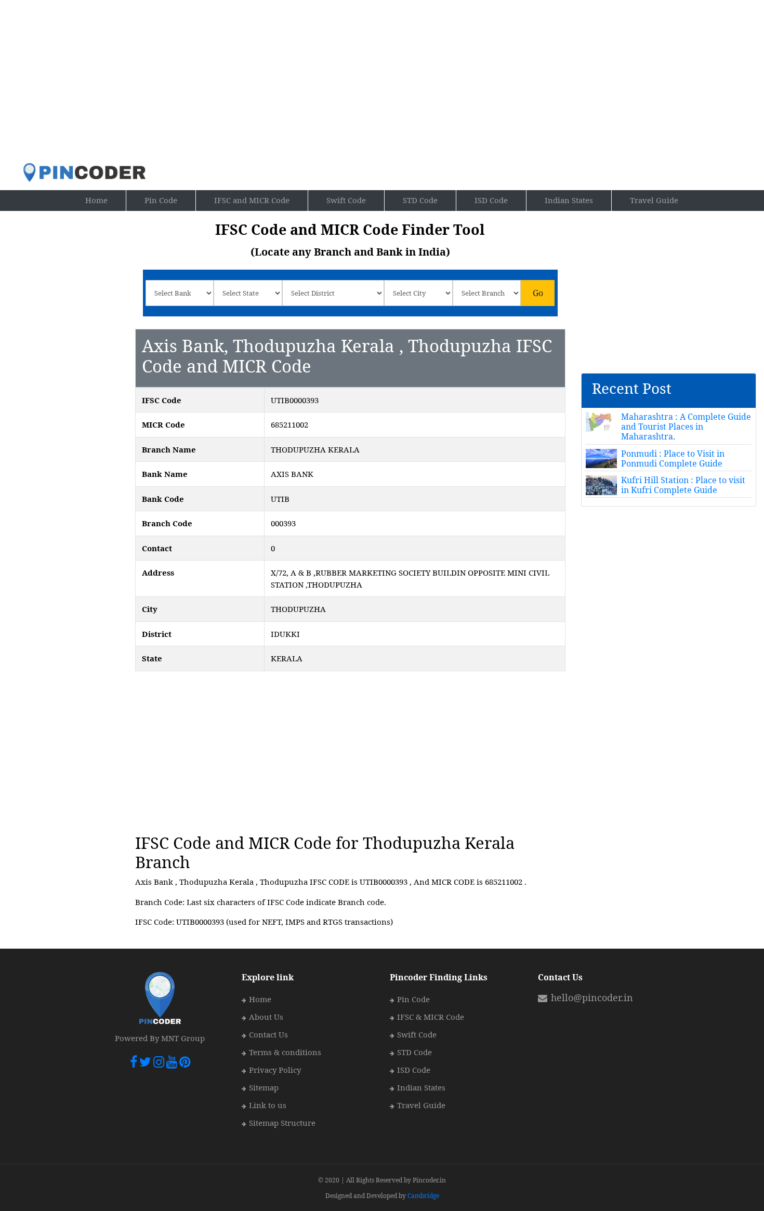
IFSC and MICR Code (251, 200)
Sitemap (264, 1087)
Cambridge (423, 1195)
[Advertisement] (382, 81)
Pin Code (170, 199)
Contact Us (268, 1034)
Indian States (569, 200)
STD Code (420, 200)
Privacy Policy (275, 1069)
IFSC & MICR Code (430, 1017)
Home (105, 199)
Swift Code (346, 200)
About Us (266, 1017)
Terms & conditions (285, 1052)
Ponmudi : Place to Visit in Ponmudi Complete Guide (673, 458)
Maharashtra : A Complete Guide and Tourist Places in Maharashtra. (686, 426)
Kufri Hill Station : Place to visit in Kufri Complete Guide (683, 485)
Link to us (267, 1105)
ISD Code (491, 200)
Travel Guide (654, 200)
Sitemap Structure (282, 1122)
